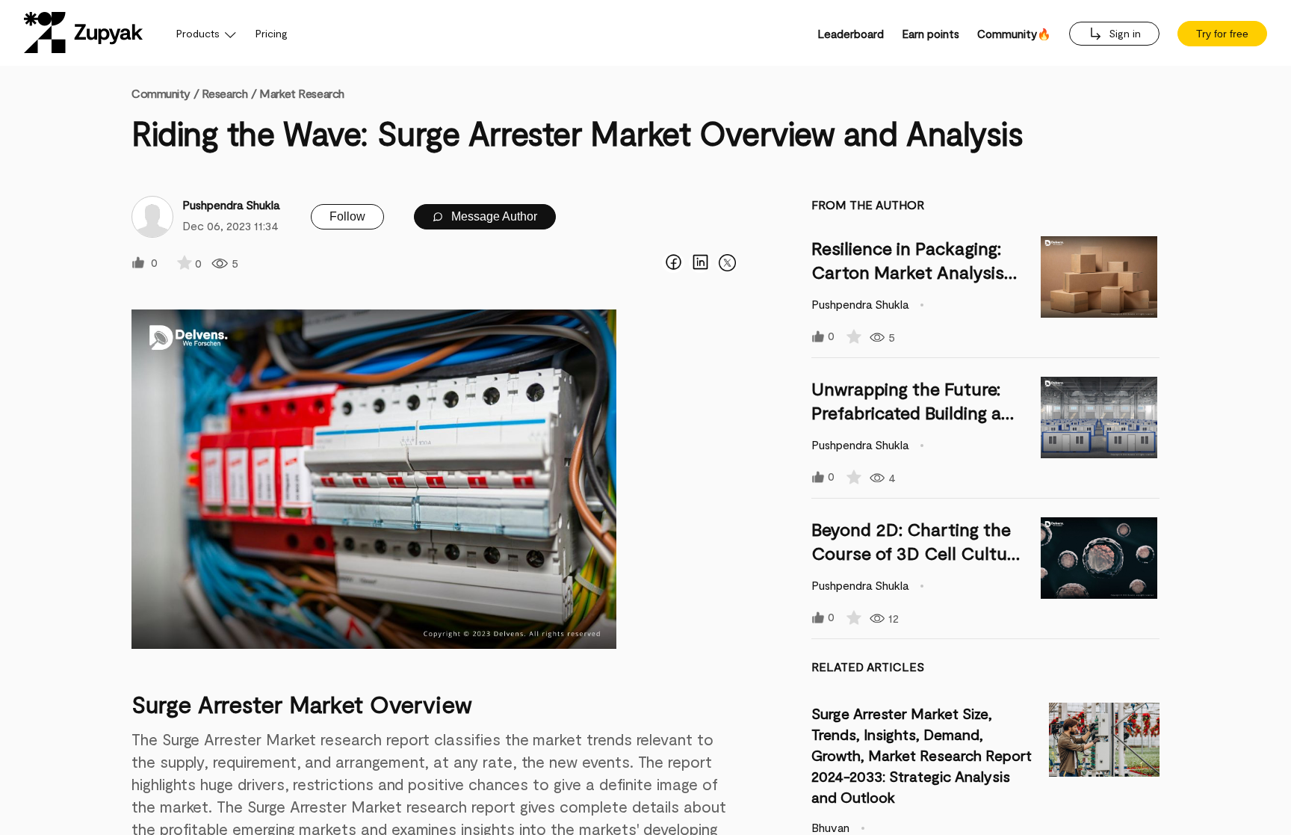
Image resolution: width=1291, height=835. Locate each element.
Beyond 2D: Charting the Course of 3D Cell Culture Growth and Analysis (917, 553)
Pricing (272, 33)
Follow (347, 216)
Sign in (1123, 33)
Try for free (1222, 34)
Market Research (301, 93)
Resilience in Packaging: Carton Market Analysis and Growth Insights (907, 271)
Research (224, 93)
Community (165, 93)
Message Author (492, 216)
